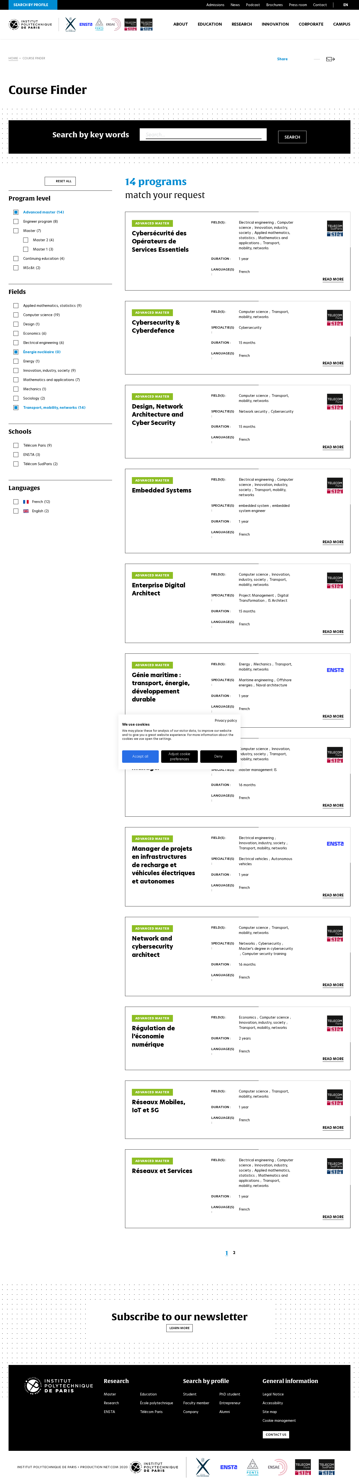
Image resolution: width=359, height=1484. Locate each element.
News (235, 4)
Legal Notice (273, 1394)
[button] (33, 5)
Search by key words (91, 134)
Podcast (253, 4)
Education (210, 24)
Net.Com (110, 1467)
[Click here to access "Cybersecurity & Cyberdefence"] (335, 317)
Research (242, 24)
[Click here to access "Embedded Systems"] (335, 485)
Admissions (215, 4)
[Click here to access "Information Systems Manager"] (335, 754)
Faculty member (196, 1403)
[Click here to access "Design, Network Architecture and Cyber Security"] (335, 401)
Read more (333, 279)
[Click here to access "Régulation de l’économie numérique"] (335, 1023)
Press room (298, 4)
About (180, 24)
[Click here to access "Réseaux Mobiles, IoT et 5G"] (335, 1097)
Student (190, 1394)
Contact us (276, 1435)
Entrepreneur (230, 1403)
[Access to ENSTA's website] (229, 1467)
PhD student (229, 1394)
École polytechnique (156, 1403)
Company (191, 1411)
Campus (341, 24)
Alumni (224, 1411)
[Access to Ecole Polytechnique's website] (203, 1467)
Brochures (274, 4)
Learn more (179, 1328)
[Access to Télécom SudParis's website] (326, 1467)
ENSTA (109, 1411)
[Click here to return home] (30, 24)
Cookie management (279, 1420)
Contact (320, 4)
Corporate (311, 24)
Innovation (275, 24)
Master (110, 1394)
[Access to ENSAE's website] (277, 1467)
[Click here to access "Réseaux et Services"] (335, 1166)
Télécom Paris (151, 1411)
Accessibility (273, 1403)
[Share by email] (330, 59)
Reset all (64, 181)
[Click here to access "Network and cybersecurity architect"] (335, 933)
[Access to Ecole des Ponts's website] (252, 1467)
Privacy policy (226, 720)
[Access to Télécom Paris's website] (303, 1467)
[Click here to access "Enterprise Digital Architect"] (335, 580)
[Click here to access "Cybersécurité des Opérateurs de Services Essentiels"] (335, 228)
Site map (270, 1411)
